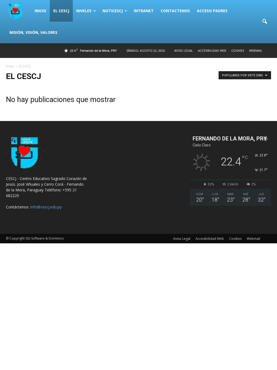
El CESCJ (61, 10)
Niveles (83, 10)
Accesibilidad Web (212, 50)
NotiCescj (113, 10)
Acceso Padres (212, 10)
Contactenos (175, 10)
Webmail (255, 50)
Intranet (144, 10)
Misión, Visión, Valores (33, 32)
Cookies (237, 50)
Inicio (40, 10)
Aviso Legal (183, 50)
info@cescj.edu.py (46, 206)
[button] (264, 21)
